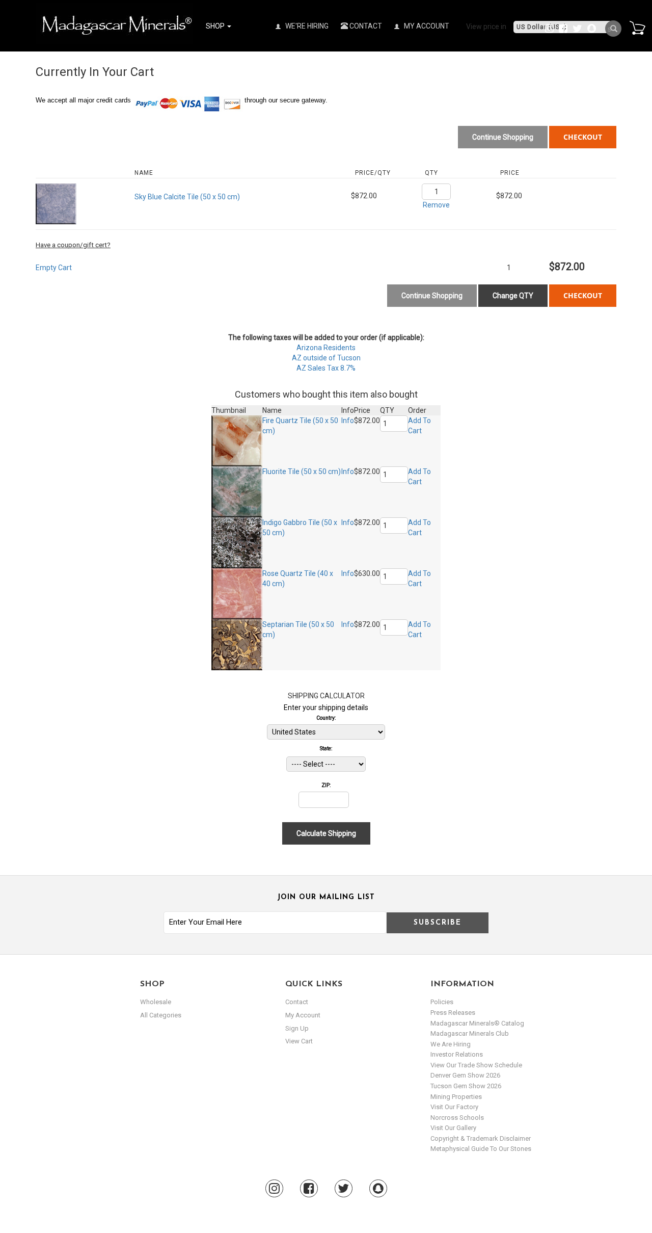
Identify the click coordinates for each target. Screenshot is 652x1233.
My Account (425, 26)
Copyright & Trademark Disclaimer (480, 1138)
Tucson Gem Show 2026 (465, 1086)
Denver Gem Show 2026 (465, 1075)
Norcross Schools (457, 1117)
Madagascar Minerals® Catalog (477, 1023)
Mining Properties (456, 1096)
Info (347, 420)
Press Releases (452, 1012)
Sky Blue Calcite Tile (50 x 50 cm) (187, 197)
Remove (436, 205)
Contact (365, 26)
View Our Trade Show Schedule (476, 1065)
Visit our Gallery (453, 1128)
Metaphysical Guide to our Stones (480, 1148)
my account (302, 1015)
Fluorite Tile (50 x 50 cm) (301, 471)
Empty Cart (54, 268)
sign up (297, 1028)
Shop (216, 26)
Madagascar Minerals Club (469, 1033)
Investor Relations (456, 1054)
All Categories (160, 1015)
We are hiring (450, 1044)
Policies (441, 1002)
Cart (637, 27)
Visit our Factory (454, 1107)
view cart (299, 1041)
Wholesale (155, 1002)
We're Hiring (306, 26)
